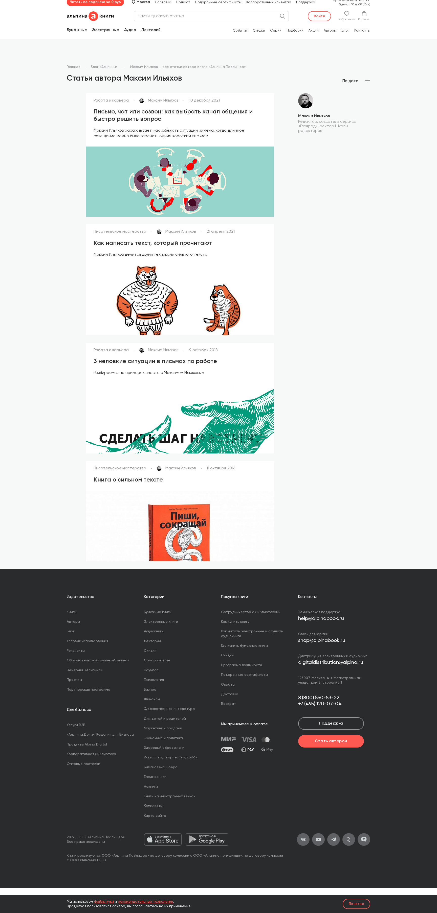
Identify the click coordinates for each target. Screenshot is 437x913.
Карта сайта (155, 816)
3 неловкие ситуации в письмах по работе (155, 361)
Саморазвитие (157, 660)
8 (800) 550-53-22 (318, 698)
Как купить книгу (235, 621)
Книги (71, 612)
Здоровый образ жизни (164, 748)
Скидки (259, 30)
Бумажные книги (157, 612)
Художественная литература (169, 709)
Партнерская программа (88, 689)
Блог (345, 30)
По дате (350, 81)
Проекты (74, 680)
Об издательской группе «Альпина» (98, 660)
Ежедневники (155, 777)
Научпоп (151, 670)
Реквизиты (76, 651)
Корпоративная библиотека (91, 754)
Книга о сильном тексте (128, 480)
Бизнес (150, 689)
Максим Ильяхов (314, 116)
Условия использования (87, 641)
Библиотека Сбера (161, 767)
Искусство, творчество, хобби (171, 757)
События (240, 30)
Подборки (295, 30)
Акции (314, 30)
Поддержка (305, 2)
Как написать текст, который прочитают (153, 243)
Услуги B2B (76, 725)
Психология (154, 680)
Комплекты (153, 806)
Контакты (362, 30)
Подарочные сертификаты (218, 2)
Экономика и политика (163, 738)
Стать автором (331, 741)
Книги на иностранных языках (169, 796)
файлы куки (104, 901)
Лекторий (151, 30)
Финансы (152, 699)
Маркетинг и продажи (163, 728)
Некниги (151, 786)
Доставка (163, 2)
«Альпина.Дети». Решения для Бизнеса (100, 734)
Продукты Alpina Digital (87, 744)
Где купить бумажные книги (244, 645)
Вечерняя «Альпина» (84, 670)
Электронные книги (161, 621)
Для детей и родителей (165, 718)
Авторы (330, 30)
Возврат (183, 2)
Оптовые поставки (83, 764)
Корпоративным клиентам (268, 2)
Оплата (228, 684)
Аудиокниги (154, 631)
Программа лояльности (241, 665)
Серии (275, 30)
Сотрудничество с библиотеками (250, 612)
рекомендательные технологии (145, 901)
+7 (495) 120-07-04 (320, 704)
